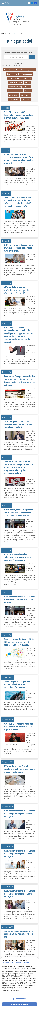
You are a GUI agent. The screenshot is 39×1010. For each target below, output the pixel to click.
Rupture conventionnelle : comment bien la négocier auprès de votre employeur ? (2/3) (19, 853)
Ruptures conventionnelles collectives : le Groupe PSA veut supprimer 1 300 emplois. (17, 557)
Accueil (13, 33)
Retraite (27, 82)
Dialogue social (27, 74)
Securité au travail (14, 78)
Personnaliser (20, 999)
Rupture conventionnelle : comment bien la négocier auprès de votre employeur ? (19, 893)
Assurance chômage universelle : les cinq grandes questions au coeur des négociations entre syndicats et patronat (19, 380)
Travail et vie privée (15, 82)
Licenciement (25, 95)
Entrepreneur (13, 95)
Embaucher (27, 78)
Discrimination (14, 99)
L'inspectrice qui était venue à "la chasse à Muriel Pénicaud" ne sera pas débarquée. (18, 933)
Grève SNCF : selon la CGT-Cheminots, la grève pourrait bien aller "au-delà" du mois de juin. (18, 115)
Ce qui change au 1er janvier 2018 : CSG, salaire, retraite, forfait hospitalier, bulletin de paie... (19, 642)
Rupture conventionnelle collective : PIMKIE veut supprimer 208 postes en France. (19, 599)
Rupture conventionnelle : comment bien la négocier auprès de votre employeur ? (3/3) (19, 813)
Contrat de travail (13, 74)
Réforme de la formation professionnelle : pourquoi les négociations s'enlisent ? (16, 290)
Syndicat (28, 91)
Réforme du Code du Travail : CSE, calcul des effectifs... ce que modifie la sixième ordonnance (19, 769)
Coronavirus (26, 99)
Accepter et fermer (20, 1004)
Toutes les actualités (11, 70)
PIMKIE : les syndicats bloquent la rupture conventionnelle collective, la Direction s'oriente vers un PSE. (19, 512)
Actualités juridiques (28, 70)
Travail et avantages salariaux (19, 87)
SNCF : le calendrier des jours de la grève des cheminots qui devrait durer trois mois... (18, 247)
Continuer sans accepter (10, 990)
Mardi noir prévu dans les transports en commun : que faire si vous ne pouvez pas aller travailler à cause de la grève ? (19, 159)
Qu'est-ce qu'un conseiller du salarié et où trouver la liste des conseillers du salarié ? (18, 424)
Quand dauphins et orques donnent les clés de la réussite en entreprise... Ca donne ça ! (19, 684)
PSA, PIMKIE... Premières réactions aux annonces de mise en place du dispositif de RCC (18, 726)
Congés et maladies (15, 91)
